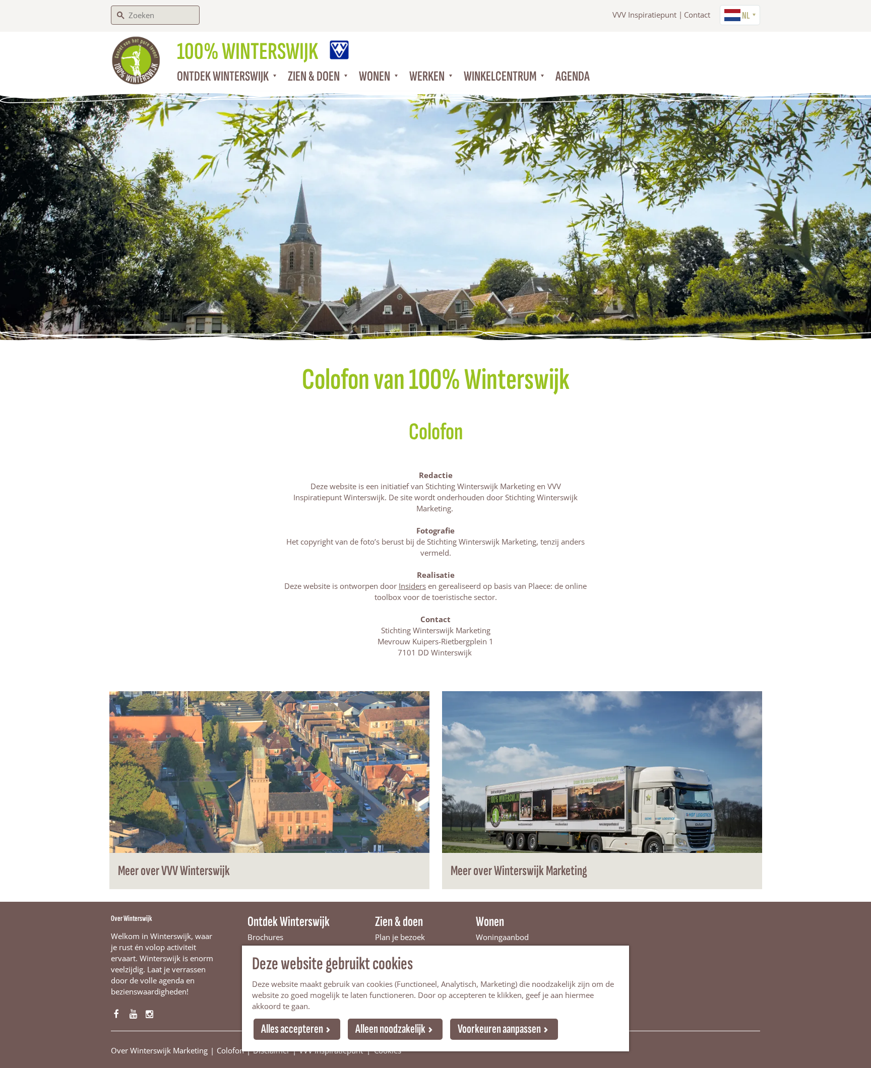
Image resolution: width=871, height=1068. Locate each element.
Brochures (265, 937)
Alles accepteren (292, 1029)
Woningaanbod (502, 937)
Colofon (230, 1050)
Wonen (490, 921)
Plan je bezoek (400, 937)
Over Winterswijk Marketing (159, 1050)
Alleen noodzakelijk (390, 1029)
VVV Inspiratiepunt (644, 15)
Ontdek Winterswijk (288, 921)
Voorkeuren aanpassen (499, 1029)
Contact (697, 15)
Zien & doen (399, 921)
